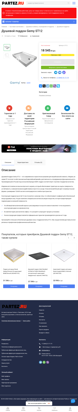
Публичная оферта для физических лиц (14, 350)
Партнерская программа (9, 382)
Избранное (23, 36)
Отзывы (41, 316)
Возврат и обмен (44, 333)
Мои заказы (5, 379)
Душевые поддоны (63, 26)
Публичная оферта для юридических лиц (14, 353)
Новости (41, 310)
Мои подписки (6, 386)
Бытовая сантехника (17, 26)
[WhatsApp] (51, 85)
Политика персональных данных (11, 321)
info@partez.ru (46, 350)
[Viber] (54, 85)
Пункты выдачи (44, 329)
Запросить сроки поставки (58, 67)
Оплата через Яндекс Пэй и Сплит (12, 356)
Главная (4, 26)
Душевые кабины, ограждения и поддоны (40, 26)
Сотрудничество (7, 360)
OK (49, 403)
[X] (44, 85)
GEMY (28, 82)
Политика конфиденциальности (12, 347)
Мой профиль (6, 376)
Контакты (42, 320)
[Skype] (58, 85)
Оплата (41, 313)
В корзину (57, 62)
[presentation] (17, 59)
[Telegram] (47, 85)
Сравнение (35, 36)
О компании (43, 323)
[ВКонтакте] (40, 85)
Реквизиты (5, 343)
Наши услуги (5, 363)
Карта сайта (26, 321)
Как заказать (43, 326)
